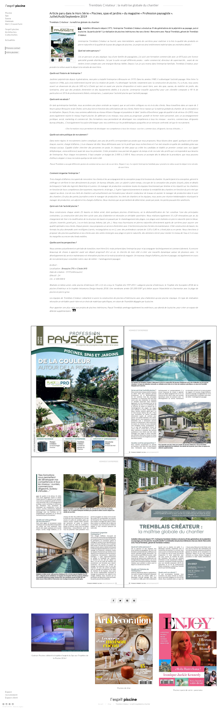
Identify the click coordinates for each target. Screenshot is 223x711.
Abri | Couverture (13, 24)
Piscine (8, 13)
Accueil (100, 704)
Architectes (11, 32)
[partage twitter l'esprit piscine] (120, 600)
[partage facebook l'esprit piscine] (113, 600)
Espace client (11, 699)
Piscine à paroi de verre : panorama (187, 690)
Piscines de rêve (124, 688)
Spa (7, 15)
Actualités (10, 40)
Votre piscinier (12, 52)
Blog (109, 704)
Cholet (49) (82, 268)
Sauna (8, 18)
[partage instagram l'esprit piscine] (127, 600)
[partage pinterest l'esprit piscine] (134, 600)
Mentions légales (18, 708)
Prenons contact (13, 48)
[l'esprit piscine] (15, 6)
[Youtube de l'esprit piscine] (13, 706)
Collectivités (11, 35)
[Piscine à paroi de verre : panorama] (188, 650)
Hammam (9, 21)
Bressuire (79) (68, 268)
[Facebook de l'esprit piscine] (10, 706)
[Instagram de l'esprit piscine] (6, 706)
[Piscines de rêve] (124, 648)
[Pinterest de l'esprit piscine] (3, 706)
